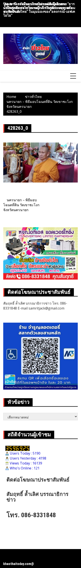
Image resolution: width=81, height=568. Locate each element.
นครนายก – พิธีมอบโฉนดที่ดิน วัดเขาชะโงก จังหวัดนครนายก (21, 205)
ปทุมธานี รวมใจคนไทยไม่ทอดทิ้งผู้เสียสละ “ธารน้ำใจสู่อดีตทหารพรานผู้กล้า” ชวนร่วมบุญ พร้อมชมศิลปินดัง (39, 8)
